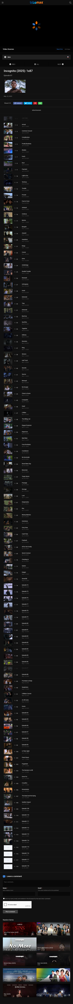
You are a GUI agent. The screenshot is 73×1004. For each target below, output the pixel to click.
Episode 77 (25, 604)
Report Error (60, 49)
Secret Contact (26, 553)
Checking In (25, 559)
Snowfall (24, 578)
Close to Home (26, 393)
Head (23, 406)
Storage (24, 489)
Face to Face (25, 201)
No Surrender (26, 457)
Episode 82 (25, 636)
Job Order (25, 118)
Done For (24, 776)
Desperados (25, 502)
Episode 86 (25, 661)
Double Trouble (26, 271)
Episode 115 (25, 847)
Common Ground (27, 131)
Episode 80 (25, 623)
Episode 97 (25, 732)
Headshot (25, 239)
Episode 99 (25, 744)
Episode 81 (25, 629)
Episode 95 (25, 719)
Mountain (25, 470)
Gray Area (25, 527)
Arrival (24, 124)
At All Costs (25, 700)
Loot (23, 495)
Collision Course (26, 693)
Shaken (24, 150)
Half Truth (25, 360)
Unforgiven (25, 284)
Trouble (24, 188)
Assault (24, 233)
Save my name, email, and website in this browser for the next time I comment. (28, 898)
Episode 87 (25, 668)
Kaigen (24, 572)
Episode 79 (25, 617)
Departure (25, 431)
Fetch (23, 156)
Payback (24, 540)
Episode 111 (25, 821)
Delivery (24, 335)
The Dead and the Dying (29, 795)
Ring (23, 347)
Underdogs (25, 265)
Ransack (24, 278)
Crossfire (24, 783)
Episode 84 (25, 649)
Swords (24, 368)
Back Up (24, 316)
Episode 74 (25, 585)
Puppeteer (25, 764)
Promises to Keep (27, 681)
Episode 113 (25, 834)
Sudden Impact (26, 802)
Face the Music (26, 444)
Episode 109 (25, 808)
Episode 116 (25, 853)
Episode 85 (25, 655)
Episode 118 (25, 866)
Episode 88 (25, 674)
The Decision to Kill (27, 770)
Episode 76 (25, 598)
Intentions (25, 521)
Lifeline (24, 412)
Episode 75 (25, 591)
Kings (23, 246)
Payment (24, 169)
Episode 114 (25, 840)
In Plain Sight (26, 751)
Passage (24, 483)
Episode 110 (25, 815)
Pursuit (24, 195)
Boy (23, 508)
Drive (23, 258)
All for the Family (27, 546)
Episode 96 (25, 725)
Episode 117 (25, 859)
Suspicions (25, 687)
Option (24, 566)
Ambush (24, 207)
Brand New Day (26, 463)
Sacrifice (24, 322)
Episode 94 (25, 712)
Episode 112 (25, 827)
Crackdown (25, 451)
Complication (26, 137)
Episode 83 (25, 642)
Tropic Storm (25, 476)
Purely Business (26, 143)
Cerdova (24, 214)
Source (24, 374)
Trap (23, 303)
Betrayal (24, 380)
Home (23, 706)
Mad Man (24, 438)
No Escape (25, 387)
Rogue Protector (27, 425)
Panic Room (25, 757)
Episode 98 (25, 738)
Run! (23, 163)
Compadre (25, 400)
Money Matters (26, 514)
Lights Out (25, 175)
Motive (24, 220)
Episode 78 (25, 610)
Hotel (23, 290)
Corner (24, 252)
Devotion (24, 341)
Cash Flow (25, 534)
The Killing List (26, 419)
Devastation (25, 789)
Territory (24, 182)
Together (24, 328)
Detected (24, 297)
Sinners (24, 354)
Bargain (24, 226)
